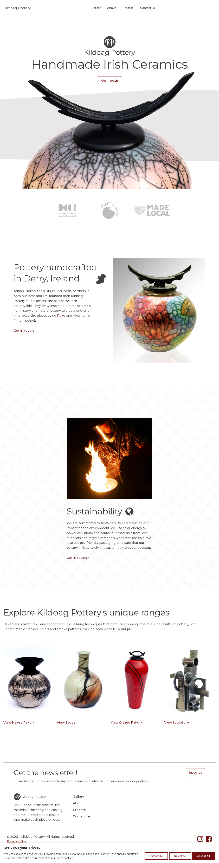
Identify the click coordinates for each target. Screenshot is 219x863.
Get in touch (109, 80)
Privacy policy (16, 841)
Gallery (96, 8)
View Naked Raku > (18, 722)
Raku (61, 315)
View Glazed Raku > (126, 722)
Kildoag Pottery (17, 8)
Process (128, 8)
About (111, 8)
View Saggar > (68, 722)
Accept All (203, 856)
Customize (156, 856)
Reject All (180, 856)
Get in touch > (25, 331)
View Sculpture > (177, 722)
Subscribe (195, 772)
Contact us (147, 8)
